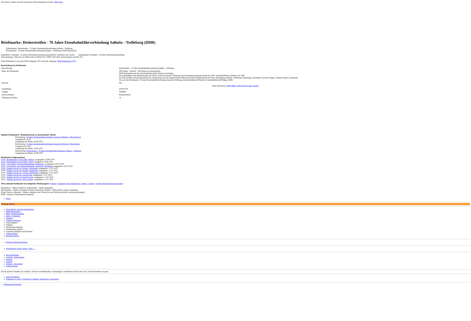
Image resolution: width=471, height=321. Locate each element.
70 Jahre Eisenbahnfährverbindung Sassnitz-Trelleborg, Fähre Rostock (53, 137)
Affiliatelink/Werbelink (12, 284)
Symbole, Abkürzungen (15, 257)
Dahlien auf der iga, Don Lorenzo (20, 179)
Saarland (9, 218)
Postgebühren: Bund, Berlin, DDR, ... (20, 249)
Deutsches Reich (12, 236)
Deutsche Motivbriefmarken (17, 242)
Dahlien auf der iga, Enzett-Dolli (19, 175)
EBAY (11, 204)
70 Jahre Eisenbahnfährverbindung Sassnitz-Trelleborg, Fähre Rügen (53, 144)
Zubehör (9, 262)
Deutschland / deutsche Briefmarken (20, 209)
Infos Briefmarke (12, 255)
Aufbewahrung (12, 266)
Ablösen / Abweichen (14, 264)
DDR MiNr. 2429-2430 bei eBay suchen (242, 86)
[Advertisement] (74, 20)
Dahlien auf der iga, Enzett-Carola (20, 177)
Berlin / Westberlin (13, 216)
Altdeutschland (12, 234)
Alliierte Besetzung (13, 220)
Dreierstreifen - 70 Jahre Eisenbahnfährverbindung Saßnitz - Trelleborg (53, 151)
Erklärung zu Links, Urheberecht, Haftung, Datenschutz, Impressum (32, 279)
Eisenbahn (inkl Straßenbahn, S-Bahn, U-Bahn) (75, 184)
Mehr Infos (58, 2)
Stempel (9, 259)
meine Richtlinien (13, 277)
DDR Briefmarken (13, 212)
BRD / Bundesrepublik (15, 214)
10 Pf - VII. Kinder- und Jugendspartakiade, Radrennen (22, 164)
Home (8, 199)
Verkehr (53, 184)
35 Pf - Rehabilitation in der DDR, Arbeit (17, 162)
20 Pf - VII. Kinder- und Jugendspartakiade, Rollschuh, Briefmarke (27, 166)
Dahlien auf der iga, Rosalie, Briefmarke (22, 171)
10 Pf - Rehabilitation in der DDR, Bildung (17, 160)
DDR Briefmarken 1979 (66, 61)
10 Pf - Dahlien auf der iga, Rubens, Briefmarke (19, 168)
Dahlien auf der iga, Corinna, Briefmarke (23, 173)
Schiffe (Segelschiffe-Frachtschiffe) (109, 184)
